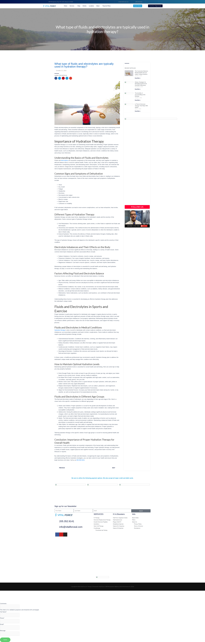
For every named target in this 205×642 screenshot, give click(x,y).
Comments (3, 603)
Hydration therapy (59, 330)
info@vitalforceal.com (70, 527)
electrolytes (64, 160)
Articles (84, 6)
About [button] (97, 6)
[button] (55, 78)
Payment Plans (107, 6)
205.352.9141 (66, 521)
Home (65, 6)
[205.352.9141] (57, 522)
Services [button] (72, 6)
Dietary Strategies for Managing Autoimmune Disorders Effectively (141, 83)
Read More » (138, 78)
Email (2, 624)
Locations (91, 6)
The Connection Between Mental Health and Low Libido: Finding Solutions (141, 72)
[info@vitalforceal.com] (57, 527)
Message (2, 630)
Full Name (3, 612)
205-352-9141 (80, 460)
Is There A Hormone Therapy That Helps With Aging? (141, 105)
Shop (78, 6)
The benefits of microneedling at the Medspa (140, 94)
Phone (2, 618)
